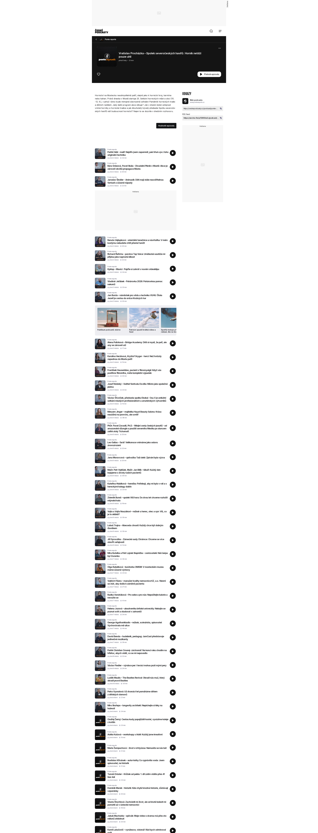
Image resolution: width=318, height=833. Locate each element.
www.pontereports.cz (197, 102)
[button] (211, 31)
